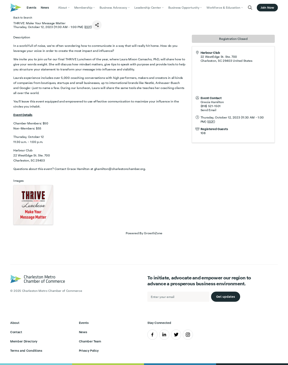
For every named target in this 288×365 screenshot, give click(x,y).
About (14, 323)
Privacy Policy (89, 350)
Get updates (225, 296)
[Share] (97, 25)
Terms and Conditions (26, 350)
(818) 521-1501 (211, 106)
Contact (16, 332)
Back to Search (22, 17)
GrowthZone (153, 233)
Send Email (208, 110)
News (45, 7)
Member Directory (23, 341)
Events (31, 7)
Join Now (267, 7)
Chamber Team (90, 341)
